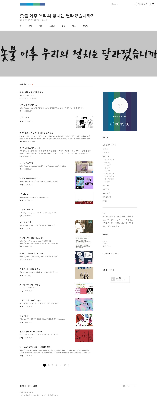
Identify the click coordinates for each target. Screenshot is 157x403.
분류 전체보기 (109, 145)
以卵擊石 (118, 278)
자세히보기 (29, 55)
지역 (107, 171)
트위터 (125, 375)
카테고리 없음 (24, 98)
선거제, (113, 226)
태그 (74, 26)
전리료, (131, 223)
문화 (106, 189)
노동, (118, 216)
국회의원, (113, 216)
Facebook (106, 254)
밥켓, (122, 223)
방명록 (85, 26)
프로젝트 (107, 197)
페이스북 (125, 371)
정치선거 (109, 160)
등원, (104, 226)
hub (124, 364)
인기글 (111, 270)
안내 (105, 148)
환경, (104, 220)
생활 (107, 168)
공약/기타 (23, 141)
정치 (21, 111)
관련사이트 (126, 386)
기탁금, (105, 223)
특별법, (117, 223)
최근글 (105, 270)
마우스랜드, (110, 220)
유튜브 (125, 367)
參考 (105, 201)
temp (21, 121)
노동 (108, 165)
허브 (41, 26)
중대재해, (106, 216)
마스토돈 (125, 382)
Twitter (115, 254)
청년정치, (124, 216)
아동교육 (109, 173)
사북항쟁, (130, 216)
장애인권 (109, 176)
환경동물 (109, 179)
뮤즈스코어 (126, 379)
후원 (63, 26)
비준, (116, 220)
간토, (126, 223)
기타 (107, 182)
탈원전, (130, 220)
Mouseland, (123, 220)
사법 (108, 162)
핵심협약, (111, 223)
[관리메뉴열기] (153, 4)
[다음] (69, 365)
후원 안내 (23, 386)
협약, (108, 226)
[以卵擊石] (32, 4)
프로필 (52, 26)
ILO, (117, 226)
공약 (30, 26)
